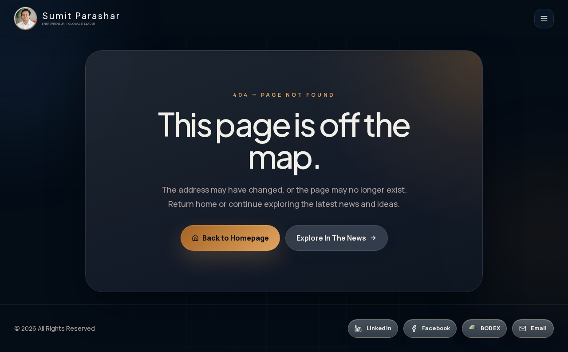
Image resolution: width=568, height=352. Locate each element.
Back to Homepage (235, 238)
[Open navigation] (544, 18)
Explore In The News (331, 238)
